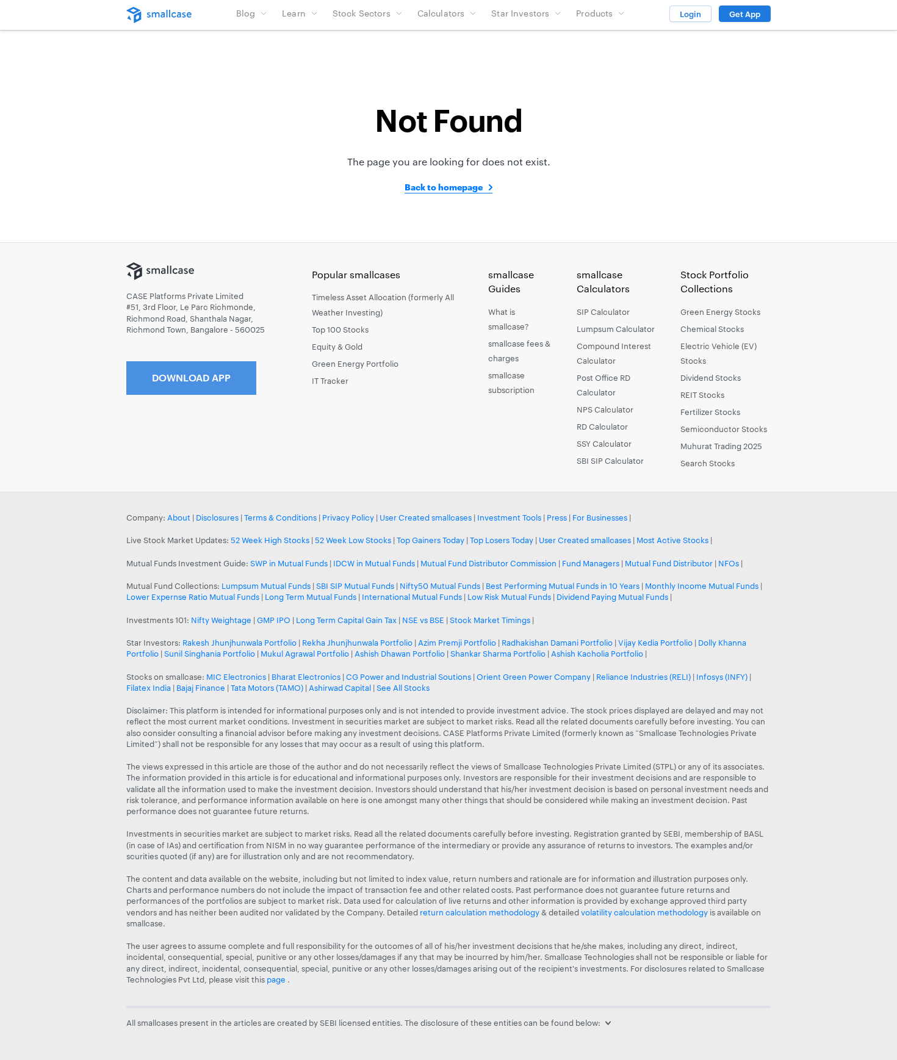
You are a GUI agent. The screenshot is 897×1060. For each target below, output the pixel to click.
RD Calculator (602, 426)
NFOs (728, 563)
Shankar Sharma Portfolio (498, 653)
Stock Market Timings (490, 620)
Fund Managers (590, 563)
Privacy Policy (348, 517)
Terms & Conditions (280, 517)
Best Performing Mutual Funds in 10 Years (562, 586)
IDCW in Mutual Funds (374, 563)
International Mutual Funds (412, 597)
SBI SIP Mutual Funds (355, 586)
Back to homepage (444, 187)
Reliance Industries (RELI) (643, 677)
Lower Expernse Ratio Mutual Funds (192, 597)
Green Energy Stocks (720, 312)
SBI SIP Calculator (610, 461)
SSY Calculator (604, 444)
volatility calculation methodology (644, 912)
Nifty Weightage (221, 620)
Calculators (441, 13)
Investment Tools (509, 517)
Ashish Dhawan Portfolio (400, 653)
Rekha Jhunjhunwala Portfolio (357, 642)
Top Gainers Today (430, 540)
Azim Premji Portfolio (457, 642)
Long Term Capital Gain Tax (346, 620)
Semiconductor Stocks (723, 429)
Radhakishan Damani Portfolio (557, 642)
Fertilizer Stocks (710, 412)
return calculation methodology (479, 912)
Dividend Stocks (710, 378)
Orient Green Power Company (534, 677)
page (277, 979)
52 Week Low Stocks (353, 540)
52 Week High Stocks (270, 540)
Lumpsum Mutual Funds (266, 586)
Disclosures (217, 517)
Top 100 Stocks (340, 329)
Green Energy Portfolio (355, 364)
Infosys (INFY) (722, 677)
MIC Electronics (236, 677)
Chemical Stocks (712, 329)
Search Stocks (707, 463)
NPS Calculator (605, 409)
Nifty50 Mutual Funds (440, 586)
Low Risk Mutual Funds (509, 597)
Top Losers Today (501, 540)
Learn (294, 13)
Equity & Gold (337, 347)
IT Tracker (330, 381)
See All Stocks (403, 688)
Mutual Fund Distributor (669, 563)
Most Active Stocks (672, 540)
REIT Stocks (702, 395)
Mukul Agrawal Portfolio (305, 653)
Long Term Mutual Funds (310, 597)
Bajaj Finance (200, 688)
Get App (744, 14)
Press (557, 517)
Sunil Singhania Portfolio (209, 653)
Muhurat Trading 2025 (721, 446)
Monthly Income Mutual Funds (701, 586)
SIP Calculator (603, 312)
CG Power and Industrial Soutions (408, 677)
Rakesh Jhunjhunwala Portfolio (239, 642)
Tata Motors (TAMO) (267, 688)
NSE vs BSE (423, 620)
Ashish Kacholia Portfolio (597, 653)
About (178, 517)
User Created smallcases (426, 517)
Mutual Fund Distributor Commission (488, 563)
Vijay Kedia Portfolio (655, 642)
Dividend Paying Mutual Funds (612, 597)
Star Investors (520, 13)
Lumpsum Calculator (616, 329)
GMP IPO (273, 620)
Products (594, 13)
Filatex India (149, 688)
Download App (191, 377)
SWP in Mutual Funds (289, 563)
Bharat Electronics (306, 677)
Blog (246, 13)
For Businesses (599, 517)
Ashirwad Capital (340, 688)
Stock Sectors (362, 13)
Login (690, 14)
